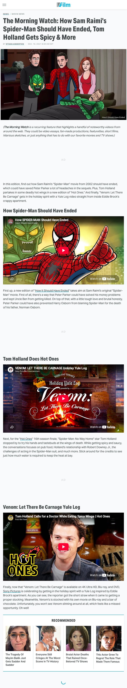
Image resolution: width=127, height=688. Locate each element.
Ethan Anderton (15, 44)
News (6, 14)
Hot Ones (26, 439)
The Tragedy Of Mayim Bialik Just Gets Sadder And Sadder (16, 660)
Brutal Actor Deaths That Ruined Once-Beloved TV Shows (77, 658)
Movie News (18, 14)
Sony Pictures (12, 591)
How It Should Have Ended (52, 290)
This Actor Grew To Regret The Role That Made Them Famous (108, 658)
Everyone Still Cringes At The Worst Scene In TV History (48, 658)
